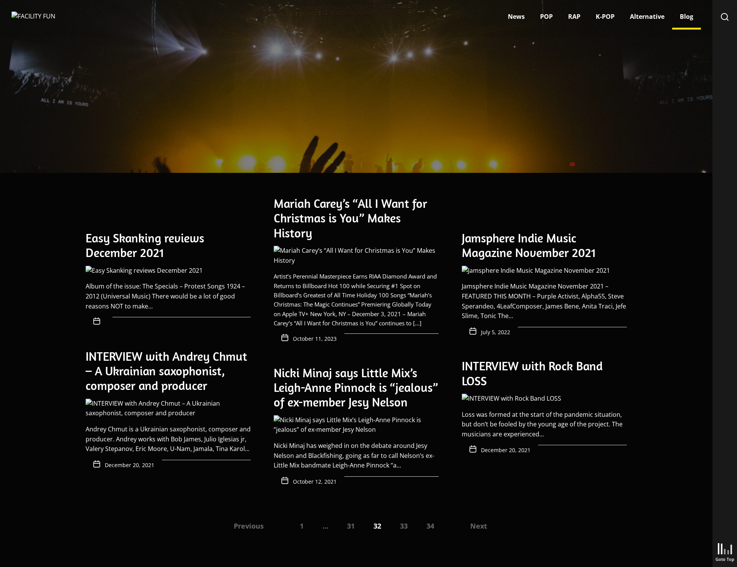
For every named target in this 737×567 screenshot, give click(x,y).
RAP (574, 16)
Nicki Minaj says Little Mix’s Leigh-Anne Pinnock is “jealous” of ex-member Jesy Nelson (356, 387)
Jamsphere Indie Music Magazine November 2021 (529, 245)
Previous (249, 526)
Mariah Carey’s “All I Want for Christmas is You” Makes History (350, 218)
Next (478, 526)
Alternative (647, 16)
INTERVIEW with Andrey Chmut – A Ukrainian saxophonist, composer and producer (166, 370)
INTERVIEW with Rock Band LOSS (532, 373)
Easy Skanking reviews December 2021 (145, 245)
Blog (686, 16)
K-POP (605, 16)
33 (404, 526)
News (516, 16)
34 (430, 526)
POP (546, 16)
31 (351, 526)
